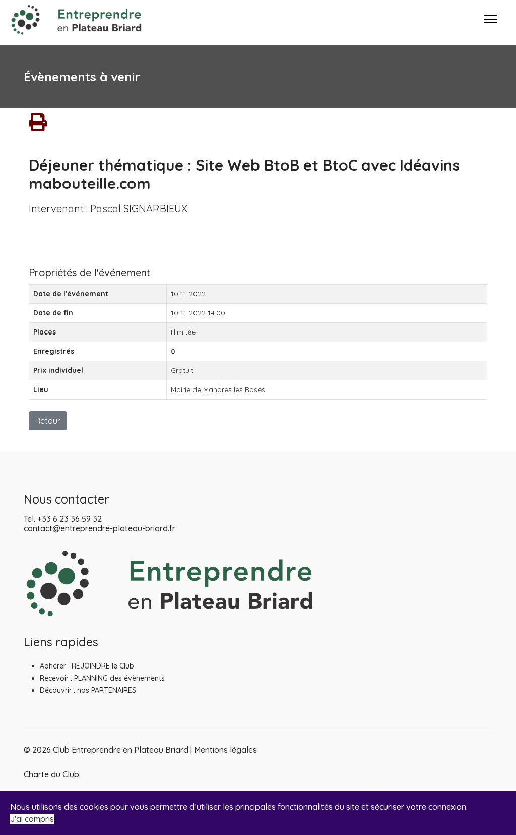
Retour (47, 421)
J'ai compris (32, 819)
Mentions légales (225, 750)
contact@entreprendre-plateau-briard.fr (99, 528)
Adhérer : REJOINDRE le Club (87, 666)
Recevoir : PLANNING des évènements (102, 678)
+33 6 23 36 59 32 (69, 519)
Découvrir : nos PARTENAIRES (88, 690)
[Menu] (490, 28)
